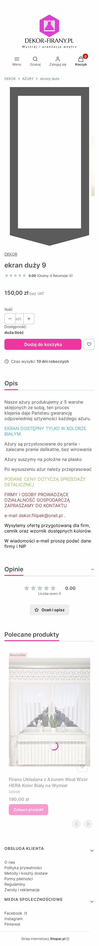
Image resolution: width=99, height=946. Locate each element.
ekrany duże (49, 79)
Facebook (13, 913)
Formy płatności (18, 878)
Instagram (13, 918)
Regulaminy (14, 884)
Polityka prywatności (23, 867)
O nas (9, 862)
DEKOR (10, 79)
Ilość (8, 309)
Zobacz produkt (28, 809)
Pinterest (12, 924)
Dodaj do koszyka (43, 344)
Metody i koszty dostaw (26, 873)
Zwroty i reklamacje (22, 889)
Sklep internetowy (43, 939)
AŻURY (28, 79)
